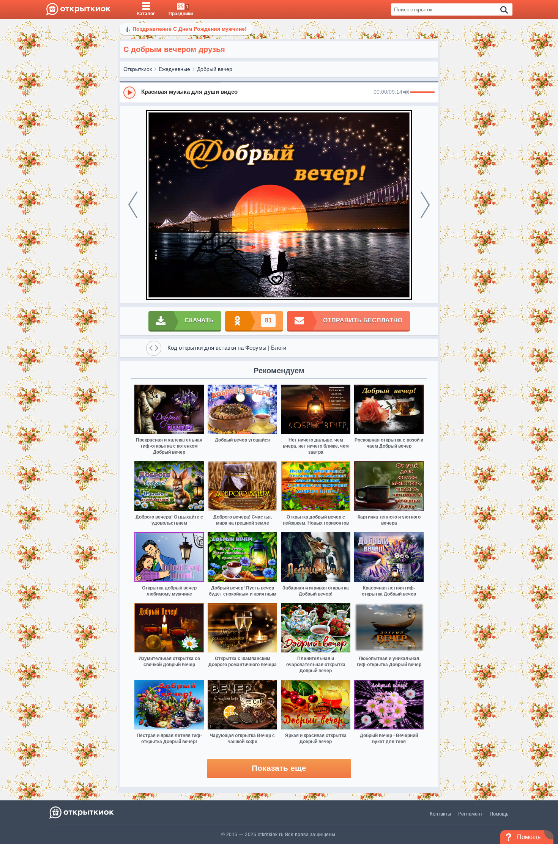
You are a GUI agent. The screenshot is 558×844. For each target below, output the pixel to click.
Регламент (470, 814)
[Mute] (406, 92)
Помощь (499, 814)
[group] (279, 92)
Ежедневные (174, 69)
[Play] (129, 92)
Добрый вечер (214, 69)
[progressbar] (422, 92)
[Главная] (78, 9)
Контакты (440, 814)
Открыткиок (137, 69)
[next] (425, 205)
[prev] (132, 205)
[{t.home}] (82, 812)
